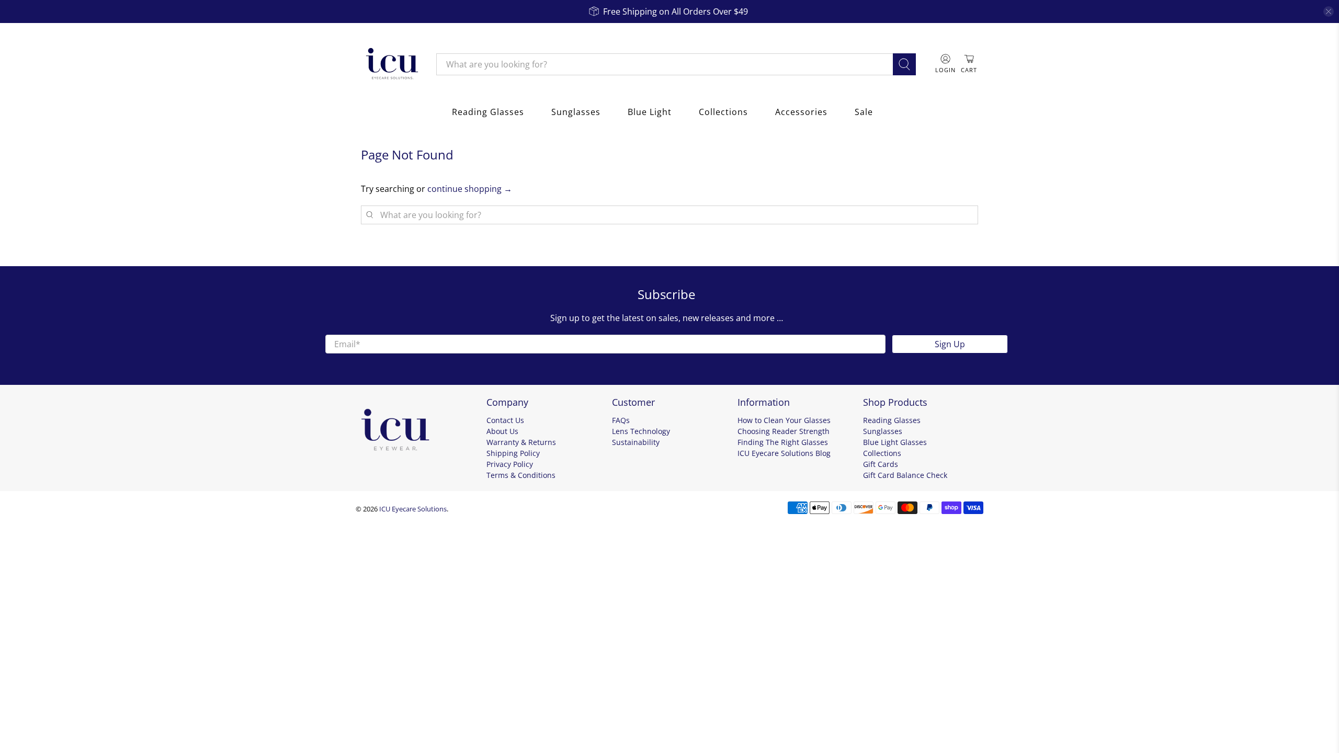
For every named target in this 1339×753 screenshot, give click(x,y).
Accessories (801, 112)
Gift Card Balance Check (905, 475)
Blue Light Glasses (895, 442)
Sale (864, 112)
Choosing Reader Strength (783, 431)
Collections (723, 112)
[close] (1328, 11)
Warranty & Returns (521, 442)
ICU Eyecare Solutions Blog (784, 453)
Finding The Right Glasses (782, 442)
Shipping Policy (513, 453)
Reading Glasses (488, 112)
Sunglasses (575, 112)
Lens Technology (641, 431)
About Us (502, 431)
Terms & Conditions (520, 475)
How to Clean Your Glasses (784, 420)
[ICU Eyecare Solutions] (390, 64)
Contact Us (505, 420)
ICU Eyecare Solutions (413, 509)
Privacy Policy (509, 464)
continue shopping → (469, 189)
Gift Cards (880, 464)
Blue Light (650, 112)
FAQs (621, 420)
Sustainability (636, 442)
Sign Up (950, 344)
